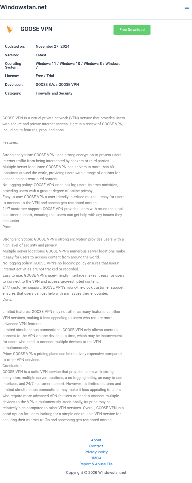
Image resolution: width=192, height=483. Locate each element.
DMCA (96, 458)
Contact (96, 446)
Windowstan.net (23, 7)
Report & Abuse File (96, 464)
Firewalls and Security (54, 93)
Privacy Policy (96, 452)
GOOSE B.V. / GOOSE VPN (57, 84)
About (96, 440)
